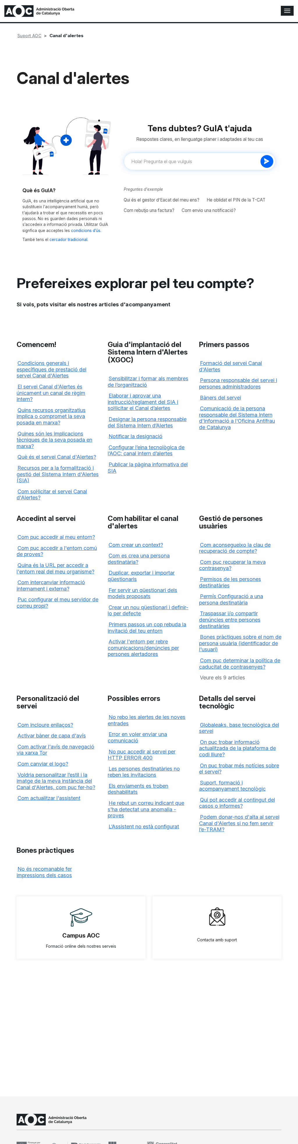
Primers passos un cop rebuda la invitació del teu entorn (147, 627)
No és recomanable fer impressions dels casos (44, 872)
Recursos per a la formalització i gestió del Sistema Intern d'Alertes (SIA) (58, 474)
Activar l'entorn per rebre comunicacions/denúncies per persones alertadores (143, 647)
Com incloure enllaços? (45, 725)
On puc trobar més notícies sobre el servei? (239, 768)
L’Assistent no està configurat (144, 826)
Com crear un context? (136, 545)
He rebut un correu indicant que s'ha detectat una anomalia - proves (146, 809)
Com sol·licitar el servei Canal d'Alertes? (52, 494)
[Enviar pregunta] (266, 161)
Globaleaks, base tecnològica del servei (239, 728)
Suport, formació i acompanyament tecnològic (232, 786)
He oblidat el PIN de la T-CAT (236, 200)
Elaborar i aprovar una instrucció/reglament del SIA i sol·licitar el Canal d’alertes (143, 402)
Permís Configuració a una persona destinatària (231, 599)
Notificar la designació (135, 436)
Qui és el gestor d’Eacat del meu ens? (161, 200)
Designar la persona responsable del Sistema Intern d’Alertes (147, 422)
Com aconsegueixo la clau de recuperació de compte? (235, 548)
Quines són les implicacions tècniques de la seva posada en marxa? (54, 440)
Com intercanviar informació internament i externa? (51, 585)
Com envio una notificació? (209, 210)
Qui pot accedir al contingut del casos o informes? (237, 803)
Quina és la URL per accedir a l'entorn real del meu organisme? (55, 568)
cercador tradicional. (68, 239)
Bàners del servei (220, 398)
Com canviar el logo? (42, 764)
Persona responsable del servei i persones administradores (238, 383)
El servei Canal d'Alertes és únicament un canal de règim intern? (51, 393)
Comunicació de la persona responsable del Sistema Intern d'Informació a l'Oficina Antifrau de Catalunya (237, 417)
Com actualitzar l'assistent (48, 798)
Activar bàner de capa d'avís (51, 736)
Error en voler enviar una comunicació (137, 737)
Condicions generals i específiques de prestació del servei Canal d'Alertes (51, 369)
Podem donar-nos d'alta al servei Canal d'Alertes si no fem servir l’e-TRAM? (239, 823)
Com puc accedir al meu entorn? (56, 537)
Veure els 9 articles (222, 677)
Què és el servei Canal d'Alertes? (56, 457)
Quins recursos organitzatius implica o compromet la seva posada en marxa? (51, 416)
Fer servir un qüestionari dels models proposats (142, 593)
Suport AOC (29, 35)
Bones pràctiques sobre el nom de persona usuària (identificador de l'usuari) (240, 643)
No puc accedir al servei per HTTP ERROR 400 (141, 755)
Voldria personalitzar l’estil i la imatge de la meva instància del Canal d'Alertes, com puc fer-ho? (56, 781)
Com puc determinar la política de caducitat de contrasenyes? (239, 663)
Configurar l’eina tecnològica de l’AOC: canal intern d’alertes (146, 450)
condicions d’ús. (86, 230)
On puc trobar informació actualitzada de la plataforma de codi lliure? (237, 748)
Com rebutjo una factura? (149, 210)
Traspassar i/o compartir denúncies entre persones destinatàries (229, 619)
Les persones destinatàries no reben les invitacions (144, 772)
